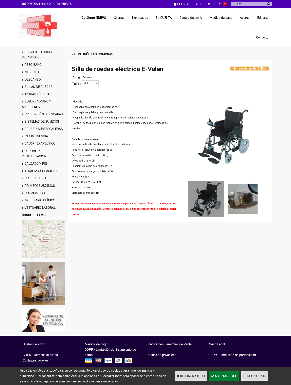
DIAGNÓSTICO (35, 193)
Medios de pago (221, 18)
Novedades (140, 18)
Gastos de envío (191, 18)
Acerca (244, 18)
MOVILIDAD (33, 72)
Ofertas (119, 18)
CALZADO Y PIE (36, 163)
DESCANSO (33, 79)
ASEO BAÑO (33, 65)
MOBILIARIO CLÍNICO (40, 200)
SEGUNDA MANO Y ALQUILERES (36, 104)
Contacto (262, 37)
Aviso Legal (216, 344)
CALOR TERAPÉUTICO (40, 143)
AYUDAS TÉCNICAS (38, 94)
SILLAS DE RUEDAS (38, 87)
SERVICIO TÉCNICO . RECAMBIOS (37, 54)
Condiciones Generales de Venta (169, 344)
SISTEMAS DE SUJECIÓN (42, 121)
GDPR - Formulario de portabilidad (232, 355)
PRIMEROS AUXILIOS (40, 186)
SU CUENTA (164, 18)
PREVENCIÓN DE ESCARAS (44, 114)
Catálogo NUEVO (93, 18)
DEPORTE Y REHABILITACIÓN (34, 153)
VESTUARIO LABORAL (40, 207)
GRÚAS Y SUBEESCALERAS (44, 129)
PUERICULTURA (36, 178)
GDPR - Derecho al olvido (40, 355)
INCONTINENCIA (36, 136)
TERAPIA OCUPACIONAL (42, 171)
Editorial (262, 18)
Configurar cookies (36, 360)
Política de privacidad (161, 355)
